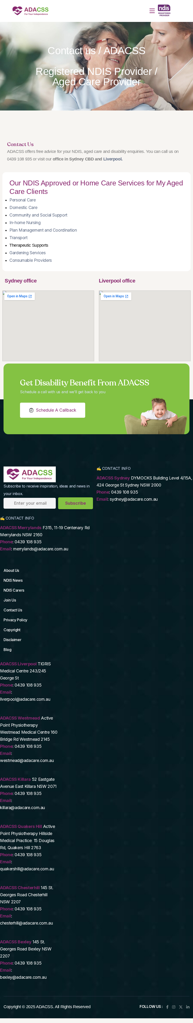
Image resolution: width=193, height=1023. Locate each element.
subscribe (75, 503)
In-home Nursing (25, 222)
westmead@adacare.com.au (27, 760)
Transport (18, 237)
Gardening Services (27, 252)
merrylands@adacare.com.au (40, 548)
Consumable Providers (30, 260)
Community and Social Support (38, 215)
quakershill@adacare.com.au (27, 868)
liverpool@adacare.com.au (25, 699)
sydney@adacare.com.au (133, 499)
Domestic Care (23, 207)
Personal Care (22, 199)
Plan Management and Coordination (43, 230)
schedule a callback (56, 410)
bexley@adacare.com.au (23, 977)
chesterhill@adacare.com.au (26, 923)
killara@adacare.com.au (22, 807)
